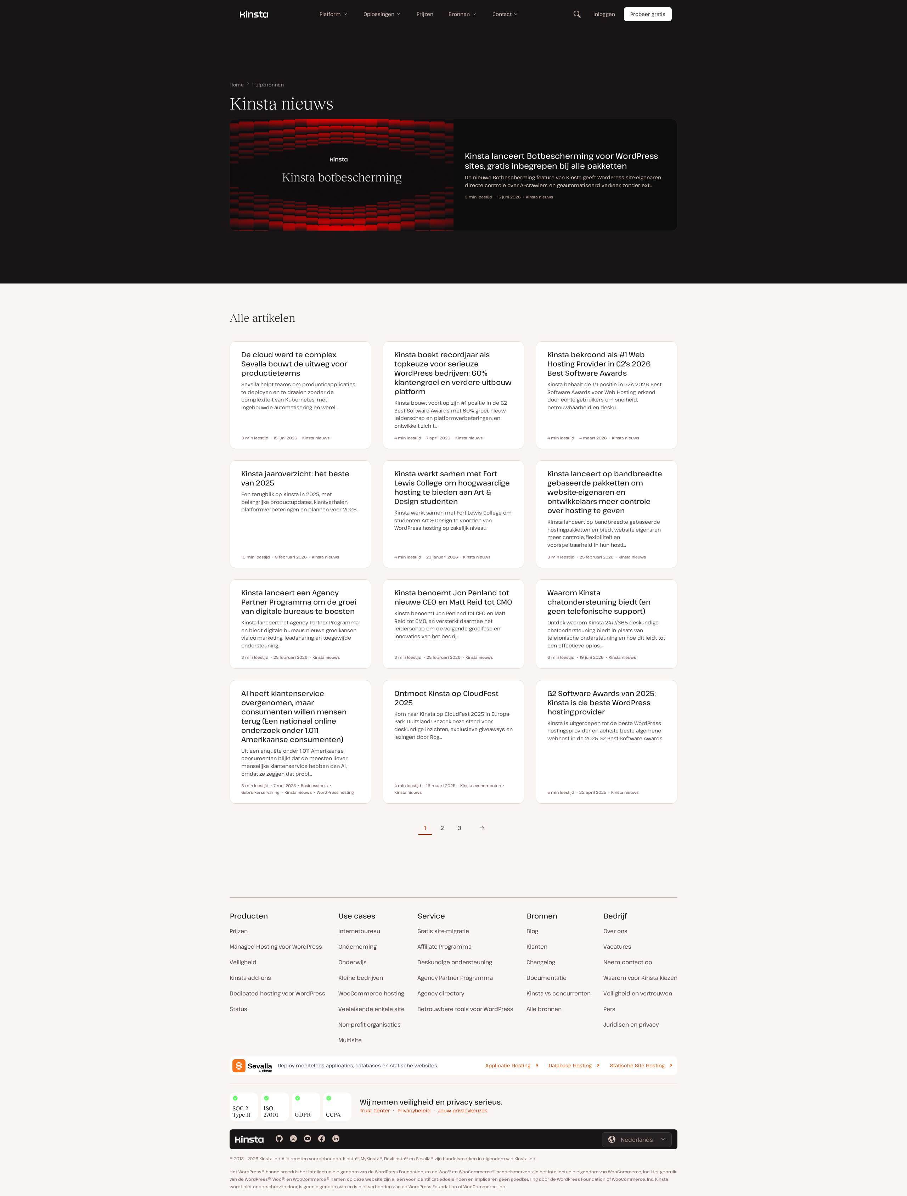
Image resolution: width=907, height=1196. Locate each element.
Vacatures (617, 946)
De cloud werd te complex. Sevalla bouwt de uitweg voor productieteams (294, 364)
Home (237, 85)
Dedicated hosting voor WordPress (277, 993)
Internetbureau (359, 931)
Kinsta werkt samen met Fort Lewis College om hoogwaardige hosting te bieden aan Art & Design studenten (452, 487)
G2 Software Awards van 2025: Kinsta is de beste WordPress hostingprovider (601, 703)
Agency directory (440, 993)
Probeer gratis (647, 14)
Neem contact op (627, 962)
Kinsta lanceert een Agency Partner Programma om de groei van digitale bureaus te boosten (298, 602)
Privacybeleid (414, 1110)
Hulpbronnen (268, 85)
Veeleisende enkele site (371, 1009)
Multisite (350, 1040)
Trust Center (375, 1110)
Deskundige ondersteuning (454, 962)
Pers (609, 1009)
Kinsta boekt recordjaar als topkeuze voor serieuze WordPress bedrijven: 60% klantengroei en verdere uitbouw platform (453, 373)
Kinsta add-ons (250, 978)
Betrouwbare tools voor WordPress (465, 1009)
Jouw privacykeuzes (463, 1110)
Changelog (540, 962)
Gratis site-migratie (443, 931)
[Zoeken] (577, 14)
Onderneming (357, 946)
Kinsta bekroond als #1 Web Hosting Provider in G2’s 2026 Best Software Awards (599, 364)
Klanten (536, 946)
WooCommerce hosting (371, 993)
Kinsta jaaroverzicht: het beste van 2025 (295, 478)
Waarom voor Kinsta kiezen (640, 978)
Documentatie (546, 978)
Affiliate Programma (444, 946)
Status (238, 1009)
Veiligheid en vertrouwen (637, 993)
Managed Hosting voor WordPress (276, 946)
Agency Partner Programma (455, 978)
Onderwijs (352, 962)
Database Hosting (570, 1065)
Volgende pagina (482, 828)
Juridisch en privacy (631, 1024)
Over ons (615, 931)
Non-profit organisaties (369, 1024)
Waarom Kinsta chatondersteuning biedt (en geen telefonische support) (598, 602)
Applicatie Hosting (507, 1065)
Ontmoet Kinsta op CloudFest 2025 (446, 698)
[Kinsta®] (254, 14)
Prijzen (239, 931)
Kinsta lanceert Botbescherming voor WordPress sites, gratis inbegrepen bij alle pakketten (561, 160)
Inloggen (604, 14)
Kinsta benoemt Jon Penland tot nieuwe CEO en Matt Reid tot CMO (453, 597)
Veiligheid (243, 962)
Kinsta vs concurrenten (558, 993)
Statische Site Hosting (637, 1065)
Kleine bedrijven (360, 978)
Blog (532, 931)
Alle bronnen (544, 1009)
